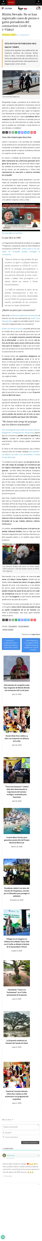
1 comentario (23, 34)
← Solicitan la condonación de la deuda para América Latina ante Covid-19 (11, 644)
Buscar (38, 4)
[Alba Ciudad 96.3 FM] (21, 8)
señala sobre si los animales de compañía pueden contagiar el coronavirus (21, 251)
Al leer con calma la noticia (12, 328)
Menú (3, 4)
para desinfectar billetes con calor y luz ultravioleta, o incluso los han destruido (21, 454)
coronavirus (13, 626)
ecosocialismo (24, 626)
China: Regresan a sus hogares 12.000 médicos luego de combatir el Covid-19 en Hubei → (31, 645)
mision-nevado (8, 630)
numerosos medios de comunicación (24, 315)
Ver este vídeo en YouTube (12, 233)
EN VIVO (11, 2)
